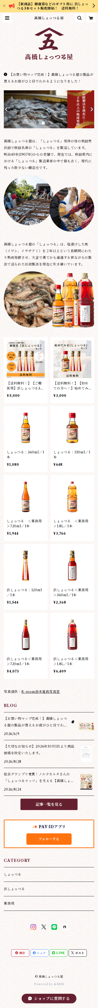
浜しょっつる (14, 889)
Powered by (44, 984)
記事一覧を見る (49, 804)
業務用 (9, 903)
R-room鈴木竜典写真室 (40, 692)
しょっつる (12, 874)
